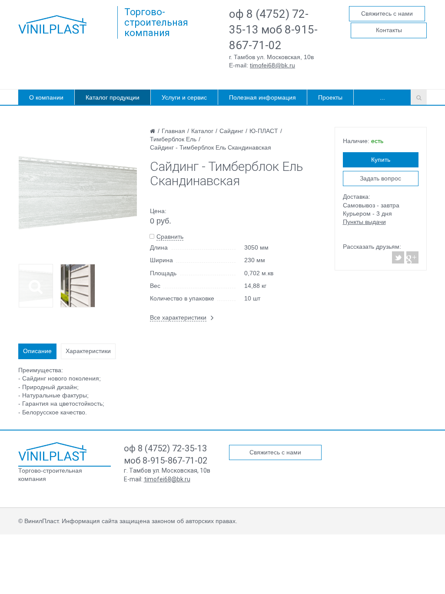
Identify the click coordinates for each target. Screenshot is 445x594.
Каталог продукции (112, 97)
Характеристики (88, 350)
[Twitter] (398, 257)
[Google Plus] (411, 257)
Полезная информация (262, 97)
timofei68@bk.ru (272, 65)
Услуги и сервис (184, 97)
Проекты (330, 97)
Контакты (389, 30)
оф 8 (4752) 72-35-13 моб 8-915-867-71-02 (273, 29)
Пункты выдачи (364, 221)
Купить (380, 159)
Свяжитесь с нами (387, 13)
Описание (37, 350)
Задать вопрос (380, 178)
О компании (46, 97)
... (382, 97)
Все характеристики (178, 317)
